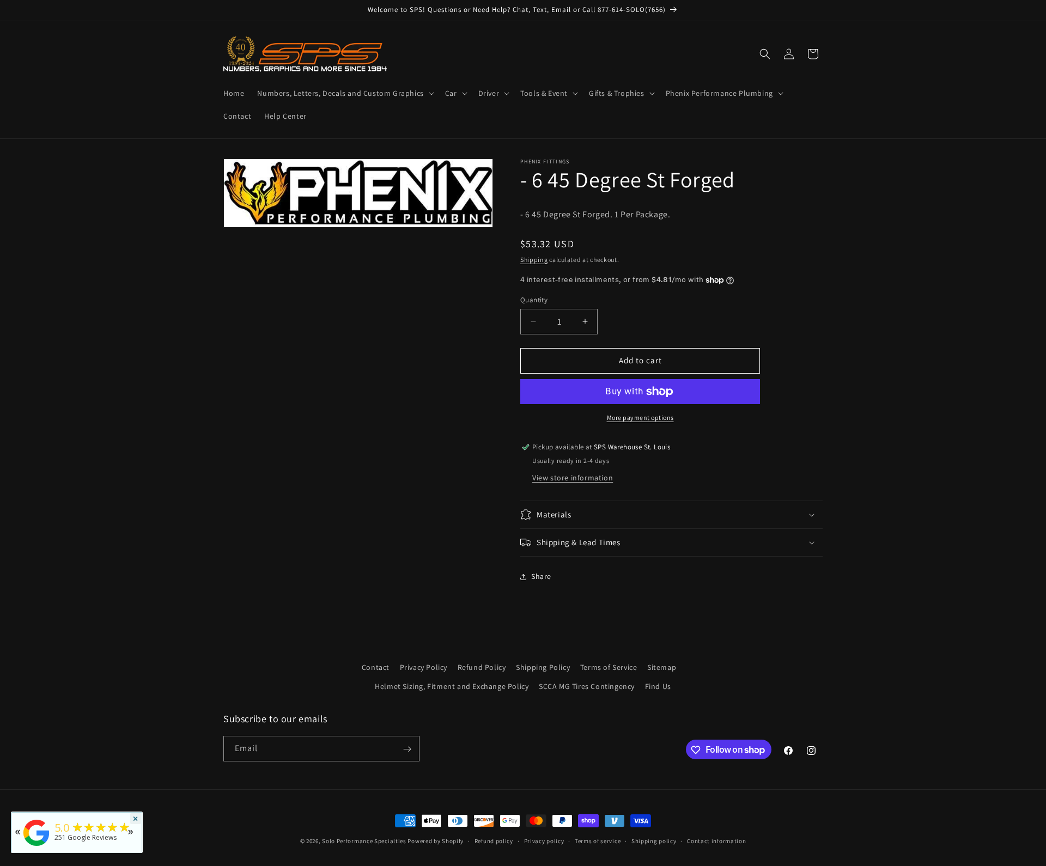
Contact (376, 667)
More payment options (640, 417)
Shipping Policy (543, 667)
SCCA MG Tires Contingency (587, 686)
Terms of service (598, 840)
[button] (344, 93)
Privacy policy (544, 840)
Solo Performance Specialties (364, 841)
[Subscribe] (407, 749)
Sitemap (661, 667)
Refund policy (494, 840)
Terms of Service (608, 667)
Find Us (658, 686)
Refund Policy (482, 667)
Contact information (716, 840)
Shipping (534, 259)
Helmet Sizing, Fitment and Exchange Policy (451, 686)
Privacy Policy (423, 667)
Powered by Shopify (436, 841)
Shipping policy (654, 840)
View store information (572, 478)
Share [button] (541, 576)
